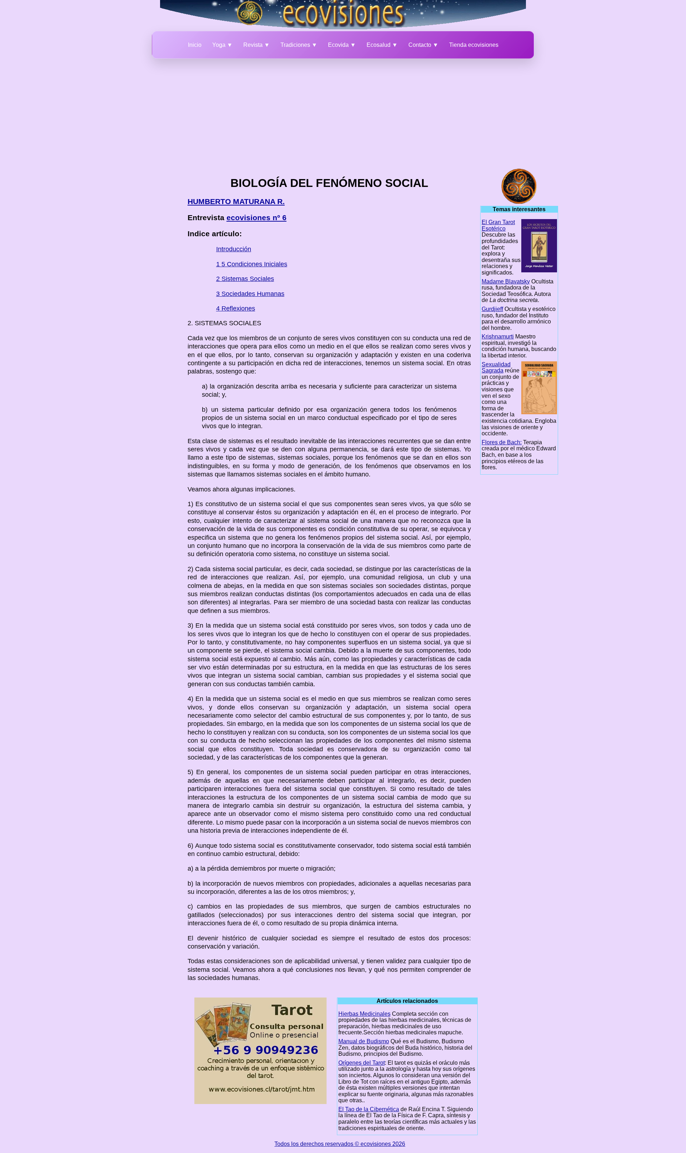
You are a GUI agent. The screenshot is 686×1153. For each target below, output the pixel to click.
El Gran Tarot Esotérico (498, 225)
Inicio (195, 45)
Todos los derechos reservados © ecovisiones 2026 (339, 1144)
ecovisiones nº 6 (257, 217)
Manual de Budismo (363, 1041)
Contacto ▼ (423, 45)
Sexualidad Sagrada (496, 367)
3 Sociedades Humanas (250, 293)
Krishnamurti (498, 336)
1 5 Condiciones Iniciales (251, 264)
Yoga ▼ (222, 45)
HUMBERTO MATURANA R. (236, 201)
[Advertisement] (343, 112)
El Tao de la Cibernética (368, 1109)
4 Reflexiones (235, 308)
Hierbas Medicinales (364, 1014)
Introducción (233, 249)
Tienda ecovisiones (473, 45)
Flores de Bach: (502, 442)
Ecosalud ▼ (382, 45)
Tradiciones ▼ (298, 45)
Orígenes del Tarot (361, 1063)
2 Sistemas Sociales (245, 278)
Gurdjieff (492, 309)
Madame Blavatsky (506, 281)
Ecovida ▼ (342, 45)
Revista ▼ (256, 45)
